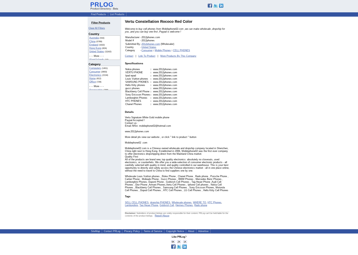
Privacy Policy (132, 231)
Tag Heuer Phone (148, 205)
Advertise (203, 231)
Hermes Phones (184, 205)
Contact (129, 56)
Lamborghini (131, 205)
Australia (94, 37)
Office (92, 81)
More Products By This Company (178, 56)
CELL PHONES (181, 50)
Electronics (95, 75)
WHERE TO (199, 202)
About (191, 231)
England (93, 44)
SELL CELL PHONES (137, 202)
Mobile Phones (163, 50)
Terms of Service (153, 231)
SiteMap (95, 231)
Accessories (96, 89)
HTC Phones (214, 202)
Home (92, 78)
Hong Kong (95, 48)
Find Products (98, 14)
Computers (95, 68)
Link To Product (146, 56)
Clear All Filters (97, 28)
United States (96, 51)
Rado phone (200, 205)
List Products (117, 14)
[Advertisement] (254, 75)
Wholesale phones (181, 202)
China (92, 41)
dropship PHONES (160, 202)
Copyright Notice (175, 231)
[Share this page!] (215, 6)
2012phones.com (151, 44)
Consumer (94, 71)
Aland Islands (96, 59)
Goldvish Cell (167, 205)
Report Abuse (162, 215)
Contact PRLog (112, 231)
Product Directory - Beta (104, 8)
